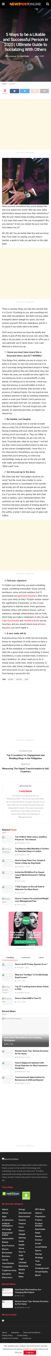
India (21, 1255)
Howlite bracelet (31, 620)
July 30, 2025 (20, 881)
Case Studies (8, 1263)
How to (22, 1252)
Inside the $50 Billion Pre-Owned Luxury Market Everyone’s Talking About (30, 875)
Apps (4, 1216)
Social (38, 1243)
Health (21, 1245)
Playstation (40, 1216)
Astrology (6, 1229)
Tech (37, 1261)
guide (10, 679)
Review (38, 1236)
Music (21, 1273)
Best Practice (8, 1246)
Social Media (41, 1247)
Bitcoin (5, 1249)
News (21, 1277)
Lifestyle (12, 84)
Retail (37, 1233)
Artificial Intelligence (7, 1224)
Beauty (5, 1242)
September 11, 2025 (23, 866)
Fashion (22, 1220)
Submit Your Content (10, 1338)
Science (38, 1240)
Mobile (22, 1269)
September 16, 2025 (23, 843)
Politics (38, 1220)
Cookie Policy (22, 1335)
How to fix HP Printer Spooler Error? (31, 964)
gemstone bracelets (27, 596)
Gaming (22, 1238)
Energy (22, 1209)
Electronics (7, 1277)
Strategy (39, 1257)
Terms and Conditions (31, 1332)
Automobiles (8, 1238)
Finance (22, 1223)
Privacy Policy (7, 1335)
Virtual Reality (41, 1272)
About (4, 1332)
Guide (21, 1241)
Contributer (24, 56)
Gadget (22, 1234)
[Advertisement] (25, 124)
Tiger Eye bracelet (10, 620)
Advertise (15, 1332)
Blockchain (7, 1253)
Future (21, 1231)
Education (6, 1274)
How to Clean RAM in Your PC (28, 998)
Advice (5, 1209)
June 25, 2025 (21, 904)
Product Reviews (39, 1224)
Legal (21, 1259)
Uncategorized (42, 1268)
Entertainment (25, 1213)
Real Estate (40, 1229)
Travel (38, 1265)
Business (6, 1256)
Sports (38, 1250)
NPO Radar (40, 1209)
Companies (7, 1267)
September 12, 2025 (23, 855)
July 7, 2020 (39, 56)
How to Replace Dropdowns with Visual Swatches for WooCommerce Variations (31, 1065)
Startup (38, 1254)
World (38, 1275)
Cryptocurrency (9, 1270)
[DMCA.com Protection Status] (26, 1195)
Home (4, 84)
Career (5, 1260)
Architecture (7, 1220)
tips (26, 679)
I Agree (29, 1353)
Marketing (23, 1266)
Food (21, 1227)
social (19, 679)
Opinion (38, 1213)
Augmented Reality (7, 1234)
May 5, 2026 (9, 1044)
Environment (24, 1216)
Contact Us (26, 1338)
